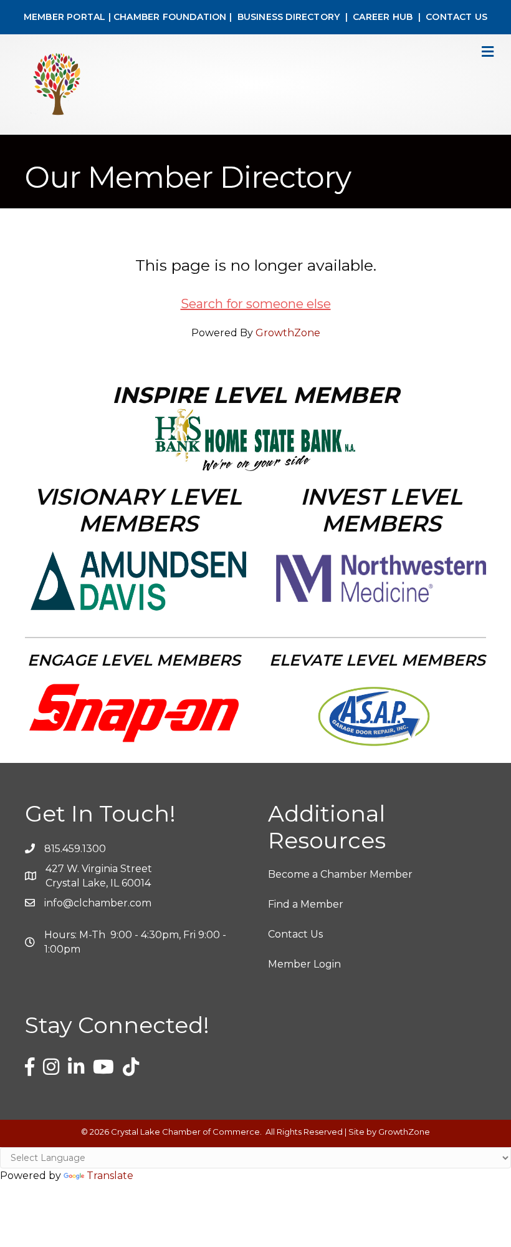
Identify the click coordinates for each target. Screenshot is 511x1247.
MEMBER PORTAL (65, 16)
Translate (110, 1175)
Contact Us (295, 934)
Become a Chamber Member (340, 874)
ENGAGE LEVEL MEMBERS (134, 660)
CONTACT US (456, 16)
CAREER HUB (383, 16)
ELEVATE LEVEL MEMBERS (377, 660)
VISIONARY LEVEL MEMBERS (138, 510)
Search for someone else (256, 303)
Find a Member (305, 904)
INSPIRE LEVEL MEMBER (255, 395)
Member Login (304, 964)
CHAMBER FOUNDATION (170, 16)
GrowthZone (288, 333)
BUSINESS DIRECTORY (287, 16)
